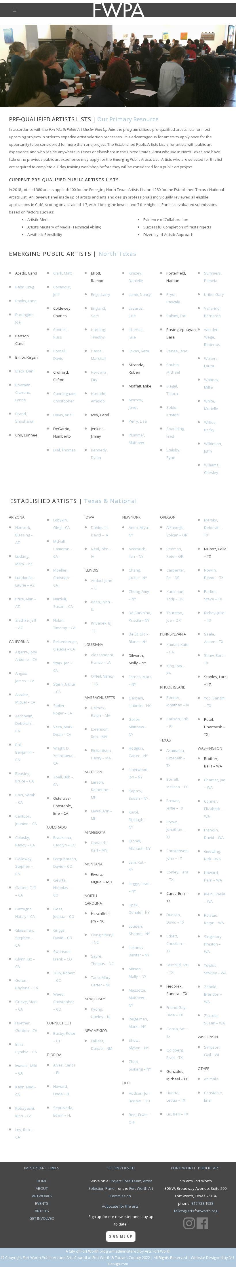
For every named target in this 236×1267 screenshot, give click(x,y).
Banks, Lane (26, 300)
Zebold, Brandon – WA (213, 994)
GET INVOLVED (41, 1218)
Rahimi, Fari (176, 315)
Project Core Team (125, 1180)
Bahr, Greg (24, 287)
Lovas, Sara (139, 350)
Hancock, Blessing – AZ (24, 535)
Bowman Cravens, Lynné (23, 392)
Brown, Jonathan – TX (175, 829)
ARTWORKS (42, 1195)
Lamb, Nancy (140, 294)
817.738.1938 (202, 1203)
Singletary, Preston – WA (213, 944)
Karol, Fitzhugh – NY (137, 820)
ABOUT (42, 1188)
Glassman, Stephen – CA (24, 938)
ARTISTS (42, 1210)
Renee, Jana (176, 350)
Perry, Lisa (138, 421)
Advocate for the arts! (121, 1206)
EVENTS (41, 1203)
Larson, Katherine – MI (101, 790)
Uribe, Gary (214, 294)
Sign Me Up (120, 1236)
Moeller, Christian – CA (62, 578)
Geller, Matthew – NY (138, 727)
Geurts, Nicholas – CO (62, 888)
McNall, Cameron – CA (62, 549)
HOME (42, 1180)
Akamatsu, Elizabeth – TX (175, 758)
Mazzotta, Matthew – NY (138, 998)
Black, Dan (24, 371)
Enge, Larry (100, 294)
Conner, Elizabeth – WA (213, 809)
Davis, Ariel (63, 414)
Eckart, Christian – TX (175, 943)
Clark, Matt (62, 273)
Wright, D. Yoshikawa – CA (64, 756)
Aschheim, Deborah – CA (24, 723)
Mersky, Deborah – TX (213, 527)
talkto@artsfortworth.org (195, 1210)
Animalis (211, 1078)
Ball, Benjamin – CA (25, 752)
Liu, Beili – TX (177, 1114)
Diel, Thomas (64, 450)
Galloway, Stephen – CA (24, 866)
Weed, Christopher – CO (63, 1002)
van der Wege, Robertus (212, 337)
